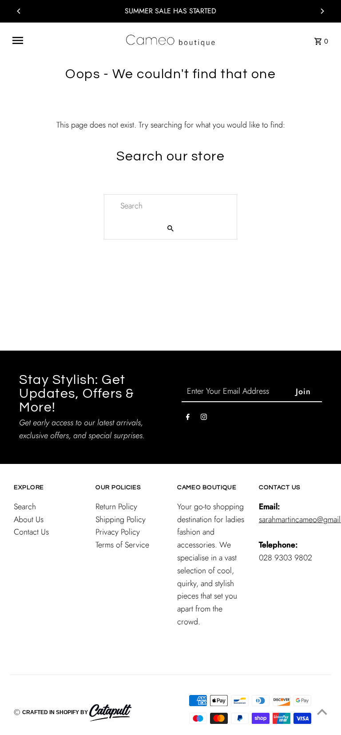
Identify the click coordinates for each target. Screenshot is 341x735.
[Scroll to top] (322, 712)
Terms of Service (122, 545)
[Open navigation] (65, 40)
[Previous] (19, 11)
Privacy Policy (117, 532)
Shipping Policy (120, 519)
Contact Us (31, 532)
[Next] (322, 11)
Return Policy (116, 506)
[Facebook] (188, 418)
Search (25, 506)
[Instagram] (204, 418)
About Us (29, 519)
